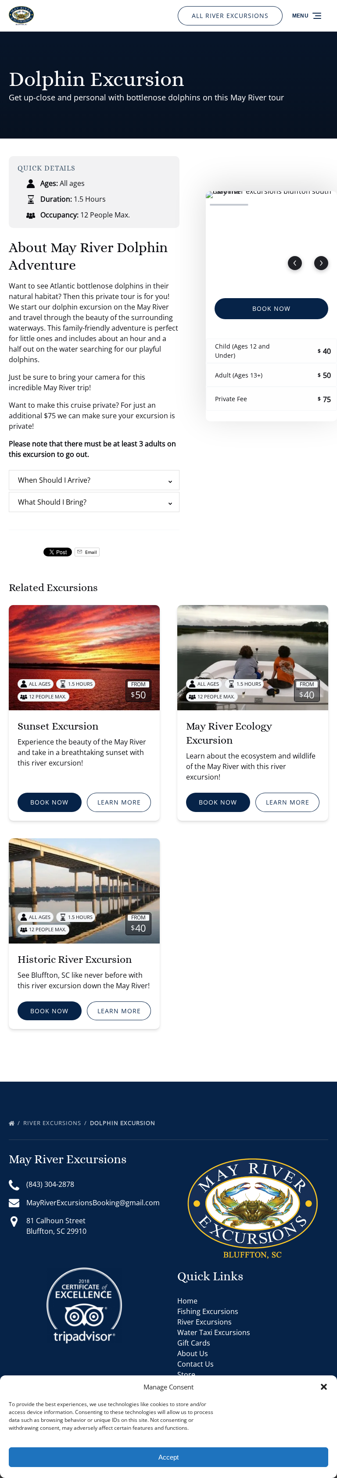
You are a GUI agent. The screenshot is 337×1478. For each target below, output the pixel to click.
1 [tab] (229, 205)
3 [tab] (314, 205)
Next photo (321, 263)
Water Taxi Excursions (213, 1332)
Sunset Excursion (58, 726)
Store (186, 1374)
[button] (323, 1386)
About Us (192, 1353)
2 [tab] (271, 205)
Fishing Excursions (207, 1311)
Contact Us (195, 1364)
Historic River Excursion (75, 959)
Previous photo (295, 263)
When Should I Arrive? (54, 480)
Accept (168, 1457)
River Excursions (53, 1123)
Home (187, 1301)
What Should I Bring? (52, 502)
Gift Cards (193, 1343)
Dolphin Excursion (123, 1123)
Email (90, 552)
